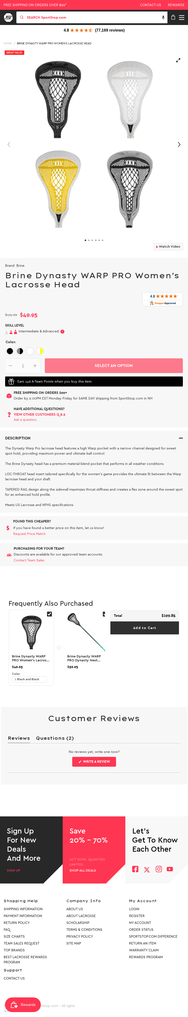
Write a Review (99, 763)
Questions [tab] (55, 739)
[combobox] (96, 17)
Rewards (176, 5)
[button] (163, 17)
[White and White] (30, 351)
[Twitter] (146, 869)
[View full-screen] (178, 60)
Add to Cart (144, 628)
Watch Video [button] (169, 246)
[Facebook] (135, 869)
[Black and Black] (10, 351)
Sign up (13, 870)
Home (8, 43)
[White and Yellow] (40, 351)
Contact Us (150, 5)
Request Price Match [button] (29, 534)
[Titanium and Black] (20, 351)
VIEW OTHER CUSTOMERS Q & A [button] (39, 414)
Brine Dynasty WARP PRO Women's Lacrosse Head (54, 43)
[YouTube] (170, 869)
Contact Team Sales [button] (29, 560)
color (16, 673)
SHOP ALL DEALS (83, 870)
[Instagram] (158, 869)
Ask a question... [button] (26, 420)
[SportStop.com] (10, 16)
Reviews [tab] (19, 739)
